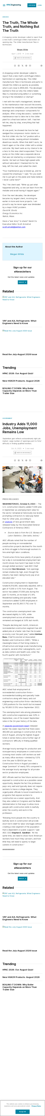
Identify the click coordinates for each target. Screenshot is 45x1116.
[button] (4, 5)
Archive (6, 17)
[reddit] (26, 66)
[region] (22, 1108)
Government (7, 418)
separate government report (16, 726)
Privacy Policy (36, 1106)
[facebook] (15, 66)
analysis (8, 522)
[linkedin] (19, 66)
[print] (41, 66)
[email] (30, 66)
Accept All (22, 1111)
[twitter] (22, 66)
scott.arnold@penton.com (14, 227)
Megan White (22, 50)
